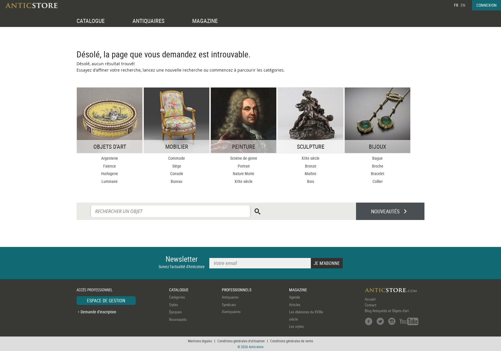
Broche (377, 166)
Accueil (370, 299)
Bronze (310, 166)
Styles (173, 304)
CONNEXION (486, 5)
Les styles (296, 326)
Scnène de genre (243, 158)
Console (176, 173)
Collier (378, 181)
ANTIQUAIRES (148, 21)
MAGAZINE (205, 21)
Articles (294, 304)
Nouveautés (178, 319)
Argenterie (109, 158)
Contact (370, 305)
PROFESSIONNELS (236, 289)
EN (463, 5)
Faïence (109, 166)
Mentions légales (200, 341)
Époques (175, 311)
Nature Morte (243, 173)
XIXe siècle (244, 181)
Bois (310, 181)
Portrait (244, 166)
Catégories (177, 297)
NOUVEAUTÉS (385, 211)
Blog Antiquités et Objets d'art (387, 310)
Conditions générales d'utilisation (241, 341)
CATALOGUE (91, 21)
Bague (377, 158)
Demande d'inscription (98, 311)
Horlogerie (109, 173)
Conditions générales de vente (291, 341)
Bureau (176, 181)
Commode (176, 158)
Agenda (294, 297)
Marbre (310, 173)
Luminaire (109, 181)
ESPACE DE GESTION (106, 300)
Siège (176, 166)
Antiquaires (230, 297)
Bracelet (377, 173)
